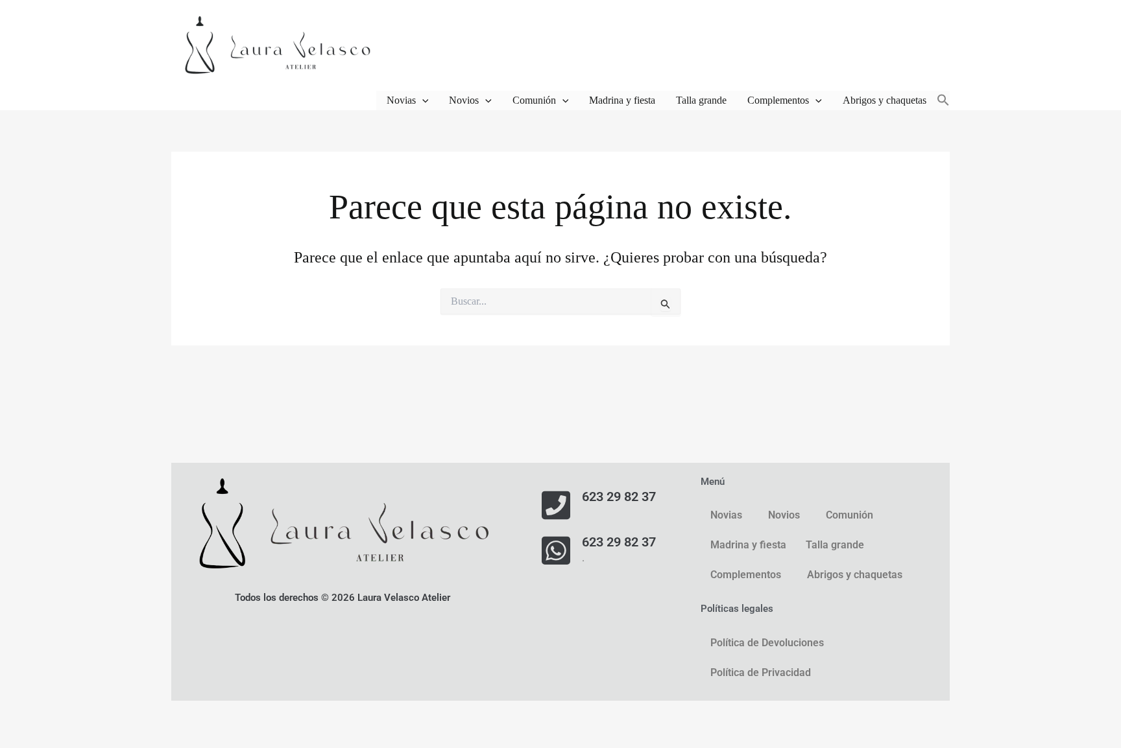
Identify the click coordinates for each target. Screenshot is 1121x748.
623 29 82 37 (619, 496)
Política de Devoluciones (767, 643)
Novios (464, 100)
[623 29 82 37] (556, 505)
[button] (422, 100)
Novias (401, 100)
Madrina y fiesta (622, 100)
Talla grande (701, 100)
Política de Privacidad (760, 672)
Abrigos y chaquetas (884, 100)
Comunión (534, 100)
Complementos (778, 100)
